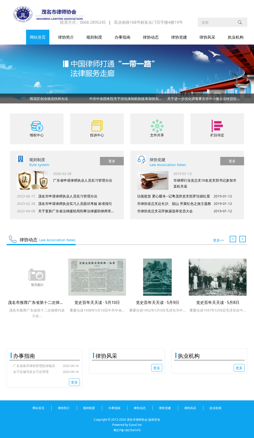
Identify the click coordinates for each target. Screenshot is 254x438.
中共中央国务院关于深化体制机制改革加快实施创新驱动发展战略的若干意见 (127, 98)
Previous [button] (12, 98)
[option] (127, 99)
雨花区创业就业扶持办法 (49, 98)
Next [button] (241, 98)
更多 (111, 161)
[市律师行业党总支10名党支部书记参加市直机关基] (152, 180)
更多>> (218, 240)
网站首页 (38, 37)
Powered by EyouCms (127, 425)
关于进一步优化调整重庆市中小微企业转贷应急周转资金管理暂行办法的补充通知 (205, 98)
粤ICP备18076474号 (127, 430)
